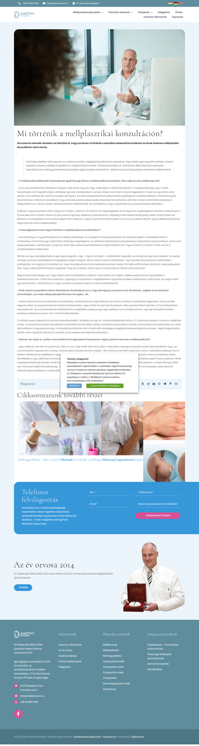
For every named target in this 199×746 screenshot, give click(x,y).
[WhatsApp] (159, 384)
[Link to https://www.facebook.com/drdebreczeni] (18, 714)
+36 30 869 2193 (29, 702)
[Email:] (176, 384)
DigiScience (137, 736)
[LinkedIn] (154, 384)
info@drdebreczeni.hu (32, 696)
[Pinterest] (170, 384)
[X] (143, 384)
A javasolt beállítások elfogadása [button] (105, 386)
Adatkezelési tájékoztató (87, 736)
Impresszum (109, 736)
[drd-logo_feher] (24, 632)
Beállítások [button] (74, 386)
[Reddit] (148, 384)
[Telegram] (165, 384)
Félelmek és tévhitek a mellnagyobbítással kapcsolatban (96, 460)
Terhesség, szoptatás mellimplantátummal (129, 460)
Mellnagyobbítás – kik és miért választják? (46, 460)
